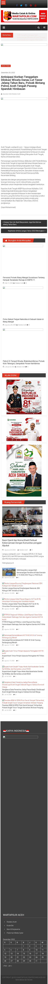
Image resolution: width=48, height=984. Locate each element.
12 (5, 953)
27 (11, 961)
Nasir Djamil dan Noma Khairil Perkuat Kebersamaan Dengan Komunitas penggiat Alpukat (21, 543)
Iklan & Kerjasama (13, 929)
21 (18, 957)
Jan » (10, 966)
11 (43, 950)
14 (18, 953)
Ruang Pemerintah (9, 535)
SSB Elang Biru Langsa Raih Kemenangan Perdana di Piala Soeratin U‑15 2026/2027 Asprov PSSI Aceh (31, 572)
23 (30, 957)
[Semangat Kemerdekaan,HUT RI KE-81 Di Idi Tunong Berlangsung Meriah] (23, 636)
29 (24, 961)
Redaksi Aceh (19, 283)
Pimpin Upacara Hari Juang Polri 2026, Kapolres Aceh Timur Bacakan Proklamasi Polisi (31, 37)
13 (11, 953)
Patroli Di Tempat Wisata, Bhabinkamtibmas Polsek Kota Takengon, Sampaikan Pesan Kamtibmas (24, 362)
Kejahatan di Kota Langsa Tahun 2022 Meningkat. (26, 231)
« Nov (5, 966)
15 (24, 953)
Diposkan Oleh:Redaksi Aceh (11, 94)
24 (36, 957)
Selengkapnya (7, 563)
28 (18, 961)
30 (30, 961)
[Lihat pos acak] (44, 27)
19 (5, 957)
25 (43, 957)
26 (5, 961)
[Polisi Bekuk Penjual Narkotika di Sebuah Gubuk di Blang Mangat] (23, 302)
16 (30, 953)
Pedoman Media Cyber (15, 933)
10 (36, 950)
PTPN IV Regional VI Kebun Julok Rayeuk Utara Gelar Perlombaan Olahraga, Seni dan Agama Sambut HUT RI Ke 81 (23, 624)
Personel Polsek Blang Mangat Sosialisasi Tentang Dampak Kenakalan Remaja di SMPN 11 (24, 278)
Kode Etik (10, 925)
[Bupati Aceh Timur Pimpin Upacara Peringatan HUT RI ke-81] (23, 652)
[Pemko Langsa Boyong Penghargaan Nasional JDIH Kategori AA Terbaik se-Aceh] (23, 584)
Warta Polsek (6, 66)
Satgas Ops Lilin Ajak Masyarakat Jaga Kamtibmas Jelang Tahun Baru (22, 223)
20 (11, 957)
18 (43, 953)
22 (24, 957)
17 (36, 953)
